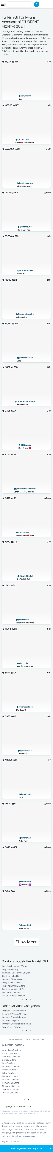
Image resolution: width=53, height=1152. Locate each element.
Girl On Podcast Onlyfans (13, 995)
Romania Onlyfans (10, 1083)
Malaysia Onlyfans (10, 1079)
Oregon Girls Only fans (12, 982)
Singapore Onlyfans (11, 1086)
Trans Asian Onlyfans (12, 1027)
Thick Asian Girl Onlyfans (13, 986)
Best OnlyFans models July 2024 (26, 1148)
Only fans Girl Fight (11, 969)
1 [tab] (22, 999)
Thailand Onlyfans (10, 1089)
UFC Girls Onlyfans (11, 992)
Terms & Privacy (15, 1039)
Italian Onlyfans (9, 1073)
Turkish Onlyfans (10, 1092)
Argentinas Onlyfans (11, 1050)
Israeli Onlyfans (9, 1070)
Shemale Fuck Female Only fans (17, 973)
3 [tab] (30, 999)
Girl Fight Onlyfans (10, 1020)
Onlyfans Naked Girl (11, 976)
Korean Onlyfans (10, 1076)
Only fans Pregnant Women (15, 966)
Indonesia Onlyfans (11, 1066)
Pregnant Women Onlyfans (15, 1014)
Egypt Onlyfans (9, 1060)
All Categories (38, 1039)
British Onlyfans (9, 1053)
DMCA (27, 1039)
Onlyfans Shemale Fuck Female (16, 1024)
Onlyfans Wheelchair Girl (13, 989)
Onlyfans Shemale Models (14, 1017)
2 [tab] (26, 999)
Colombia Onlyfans (11, 1056)
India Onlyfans (8, 1063)
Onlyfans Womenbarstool (14, 1010)
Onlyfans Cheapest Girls (13, 979)
